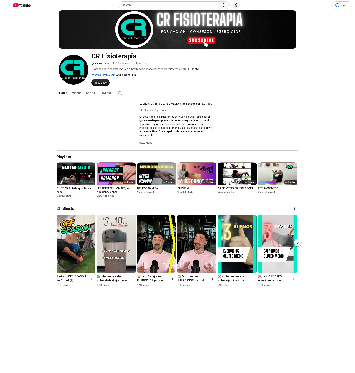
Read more (145, 142)
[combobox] (169, 5)
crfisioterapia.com (105, 74)
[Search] (224, 5)
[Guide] (6, 5)
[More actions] (294, 208)
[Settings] (327, 5)
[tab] (63, 93)
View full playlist (65, 196)
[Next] (297, 242)
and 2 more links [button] (126, 74)
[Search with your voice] (236, 5)
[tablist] (177, 93)
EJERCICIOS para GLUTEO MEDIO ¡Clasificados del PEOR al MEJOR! (176, 103)
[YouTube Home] (21, 5)
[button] (145, 142)
